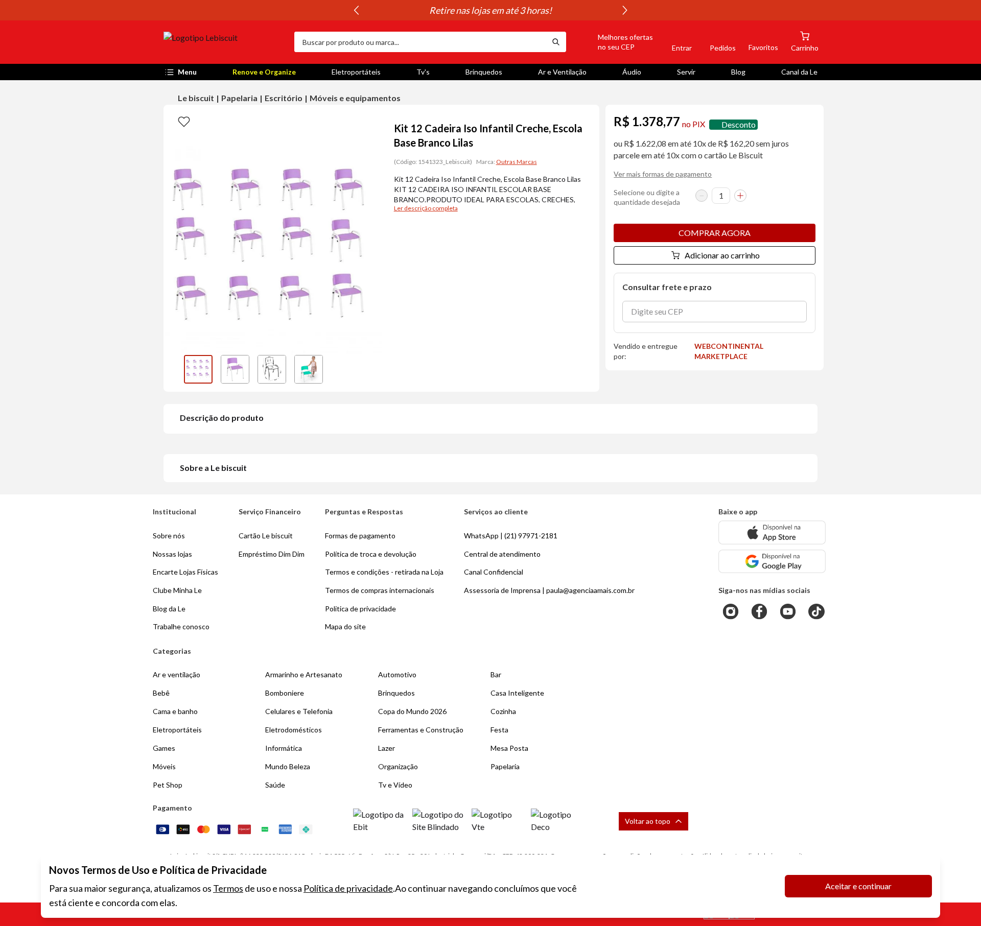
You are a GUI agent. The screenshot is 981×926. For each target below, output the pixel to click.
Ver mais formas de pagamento (663, 174)
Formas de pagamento (360, 535)
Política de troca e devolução (370, 554)
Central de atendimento (502, 554)
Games (164, 748)
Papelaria (239, 98)
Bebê (161, 692)
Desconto (738, 124)
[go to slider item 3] (308, 369)
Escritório (283, 98)
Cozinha (503, 711)
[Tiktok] (816, 611)
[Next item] (625, 10)
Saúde (275, 784)
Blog (738, 71)
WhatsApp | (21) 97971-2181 (510, 535)
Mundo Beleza (287, 766)
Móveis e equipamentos (355, 98)
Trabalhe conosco (181, 626)
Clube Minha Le (177, 590)
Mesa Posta (509, 748)
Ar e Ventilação (562, 71)
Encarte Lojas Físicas (185, 571)
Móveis (164, 766)
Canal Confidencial (493, 571)
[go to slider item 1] (235, 369)
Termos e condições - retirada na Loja (384, 571)
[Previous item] (356, 10)
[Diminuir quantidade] (701, 195)
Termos (228, 888)
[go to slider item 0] (198, 369)
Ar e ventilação (176, 674)
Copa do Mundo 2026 (412, 711)
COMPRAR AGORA (715, 233)
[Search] (556, 42)
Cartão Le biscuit (266, 535)
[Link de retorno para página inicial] (225, 42)
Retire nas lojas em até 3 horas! (490, 10)
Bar (496, 674)
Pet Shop (167, 784)
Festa (499, 729)
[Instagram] (730, 611)
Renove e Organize (264, 71)
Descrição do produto (222, 417)
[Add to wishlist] (184, 121)
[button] (613, 42)
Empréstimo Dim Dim (272, 554)
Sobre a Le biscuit (213, 467)
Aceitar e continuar (858, 886)
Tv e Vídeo (395, 784)
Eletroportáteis (356, 71)
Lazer (386, 748)
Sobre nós (169, 535)
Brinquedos (483, 71)
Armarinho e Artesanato (303, 674)
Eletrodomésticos (293, 729)
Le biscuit (196, 98)
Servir (686, 71)
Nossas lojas (172, 554)
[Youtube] (788, 611)
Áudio (631, 71)
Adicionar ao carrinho (722, 255)
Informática (283, 748)
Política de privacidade (348, 888)
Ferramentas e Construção (420, 729)
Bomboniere (284, 692)
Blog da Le (169, 608)
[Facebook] (759, 611)
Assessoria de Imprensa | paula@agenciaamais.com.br (549, 590)
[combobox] (420, 42)
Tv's (423, 71)
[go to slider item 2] (272, 369)
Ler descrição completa (426, 208)
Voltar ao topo (647, 821)
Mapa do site (345, 626)
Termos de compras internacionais (379, 590)
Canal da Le (799, 71)
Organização (398, 766)
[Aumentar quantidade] (740, 195)
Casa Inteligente (517, 692)
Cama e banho (175, 711)
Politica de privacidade (360, 608)
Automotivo (397, 674)
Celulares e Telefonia (299, 711)
